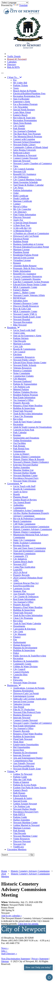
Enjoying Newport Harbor (25, 464)
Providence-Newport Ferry (26, 478)
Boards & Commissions (24, 349)
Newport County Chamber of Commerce (32, 163)
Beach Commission (22, 521)
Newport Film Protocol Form (27, 712)
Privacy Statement (40, 958)
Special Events (20, 801)
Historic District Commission (26, 456)
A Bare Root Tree (21, 225)
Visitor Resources (21, 838)
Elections (17, 354)
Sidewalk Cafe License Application (29, 698)
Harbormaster (19, 642)
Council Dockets (21, 672)
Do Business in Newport (24, 155)
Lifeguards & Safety (22, 798)
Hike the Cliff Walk (22, 779)
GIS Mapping (19, 378)
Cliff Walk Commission (24, 524)
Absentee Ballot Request (24, 265)
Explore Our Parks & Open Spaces (29, 787)
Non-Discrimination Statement (15, 958)
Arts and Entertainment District (27, 758)
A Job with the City (22, 228)
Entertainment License (23, 696)
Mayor (16, 677)
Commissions (19, 507)
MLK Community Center (25, 287)
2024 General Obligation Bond (27, 577)
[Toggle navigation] (2, 73)
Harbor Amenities (21, 467)
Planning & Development (25, 647)
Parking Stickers (21, 338)
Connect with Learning (24, 139)
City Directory (20, 212)
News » (5, 948)
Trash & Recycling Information (28, 413)
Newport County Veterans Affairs (29, 295)
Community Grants (22, 664)
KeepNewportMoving (23, 586)
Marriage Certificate (22, 201)
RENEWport (19, 298)
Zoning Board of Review (25, 499)
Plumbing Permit (21, 252)
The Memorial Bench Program (27, 136)
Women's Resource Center (25, 303)
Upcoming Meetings (16, 849)
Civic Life (18, 346)
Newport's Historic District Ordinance (31, 462)
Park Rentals (19, 128)
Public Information (22, 271)
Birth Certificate (20, 195)
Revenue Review (21, 545)
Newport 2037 (20, 564)
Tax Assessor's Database (24, 131)
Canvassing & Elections (24, 629)
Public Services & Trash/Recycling (29, 655)
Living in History (21, 454)
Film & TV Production (24, 709)
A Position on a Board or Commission (31, 233)
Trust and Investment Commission (29, 551)
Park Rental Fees (21, 448)
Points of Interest (21, 782)
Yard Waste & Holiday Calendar (28, 185)
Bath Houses (19, 793)
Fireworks (18, 680)
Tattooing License (21, 704)
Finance (17, 637)
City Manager (19, 634)
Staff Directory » (9, 953)
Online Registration (22, 440)
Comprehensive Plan (23, 760)
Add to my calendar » (11, 915)
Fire (15, 639)
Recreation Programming (25, 120)
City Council (19, 351)
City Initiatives (20, 559)
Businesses (13, 685)
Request (17, 263)
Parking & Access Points (24, 785)
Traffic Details (14, 56)
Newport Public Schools (24, 365)
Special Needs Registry (24, 109)
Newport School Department (26, 142)
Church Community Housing (27, 279)
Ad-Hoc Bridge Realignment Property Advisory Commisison (31, 514)
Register (17, 435)
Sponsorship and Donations (26, 438)
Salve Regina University (24, 150)
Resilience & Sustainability (26, 661)
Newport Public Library (24, 144)
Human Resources (21, 645)
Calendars (12, 62)
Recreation (18, 424)
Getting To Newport (22, 774)
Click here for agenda (28, 923)
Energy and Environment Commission (31, 526)
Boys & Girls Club (22, 308)
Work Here (18, 742)
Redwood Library (21, 152)
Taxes (16, 88)
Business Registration (23, 690)
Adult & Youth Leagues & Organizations (32, 427)
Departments (19, 626)
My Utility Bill (20, 82)
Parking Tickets (20, 85)
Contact (16, 204)
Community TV (20, 556)
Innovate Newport (21, 160)
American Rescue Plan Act (26, 583)
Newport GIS (19, 171)
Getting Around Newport (25, 803)
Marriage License (21, 249)
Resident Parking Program (25, 395)
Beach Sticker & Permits (24, 91)
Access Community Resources (27, 276)
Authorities (18, 505)
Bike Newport (20, 325)
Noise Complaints (21, 373)
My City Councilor (22, 209)
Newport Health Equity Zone (27, 316)
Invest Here (18, 750)
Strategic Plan (19, 591)
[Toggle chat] (49, 977)
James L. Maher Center (24, 292)
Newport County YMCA (25, 314)
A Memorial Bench (22, 230)
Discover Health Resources (26, 306)
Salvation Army (20, 300)
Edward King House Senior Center (29, 284)
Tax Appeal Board (21, 502)
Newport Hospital (21, 319)
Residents (12, 327)
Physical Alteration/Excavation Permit (31, 247)
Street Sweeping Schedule (25, 182)
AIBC (16, 580)
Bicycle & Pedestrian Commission (29, 518)
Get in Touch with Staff (24, 330)
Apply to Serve (20, 491)
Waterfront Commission (24, 553)
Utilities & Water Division (25, 666)
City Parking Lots (21, 386)
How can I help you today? (38, 967)
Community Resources (24, 357)
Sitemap (5, 961)
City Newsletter (20, 107)
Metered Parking (21, 389)
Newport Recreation (22, 322)
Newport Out (19, 844)
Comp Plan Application (24, 567)
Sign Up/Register (21, 99)
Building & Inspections (24, 408)
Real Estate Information (24, 397)
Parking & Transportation (25, 384)
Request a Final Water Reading (27, 405)
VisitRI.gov (18, 846)
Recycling (18, 419)
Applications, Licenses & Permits (29, 688)
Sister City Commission (24, 540)
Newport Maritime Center (25, 475)
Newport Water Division (24, 481)
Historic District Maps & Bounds (28, 459)
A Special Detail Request (25, 222)
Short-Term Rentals (22, 123)
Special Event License (23, 257)
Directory (11, 64)
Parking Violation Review (25, 392)
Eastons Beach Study (23, 561)
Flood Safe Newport (22, 411)
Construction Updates (23, 376)
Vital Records (19, 341)
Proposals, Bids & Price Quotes (28, 268)
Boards (16, 494)
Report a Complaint (22, 370)
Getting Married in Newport (26, 825)
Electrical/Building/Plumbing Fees (29, 93)
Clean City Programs (23, 416)
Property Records (21, 403)
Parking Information (22, 190)
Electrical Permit (21, 238)
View (15, 166)
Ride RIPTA (19, 814)
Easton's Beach (20, 115)
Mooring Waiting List (23, 470)
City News (18, 187)
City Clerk (18, 631)
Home (4, 871)
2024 (3, 874)
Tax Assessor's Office (23, 400)
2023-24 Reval (20, 572)
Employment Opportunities (26, 744)
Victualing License (22, 260)
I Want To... (13, 77)
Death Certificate (21, 198)
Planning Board (20, 497)
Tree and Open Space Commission (29, 548)
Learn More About (22, 112)
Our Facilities (19, 443)
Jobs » (4, 951)
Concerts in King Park (23, 429)
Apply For (18, 220)
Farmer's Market (21, 290)
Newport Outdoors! (22, 381)
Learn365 (17, 569)
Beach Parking (20, 795)
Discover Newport (22, 217)
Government (13, 483)
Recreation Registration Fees (26, 96)
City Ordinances (21, 177)
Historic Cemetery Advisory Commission (32, 529)
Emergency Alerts (21, 101)
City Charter (19, 125)
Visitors (11, 771)
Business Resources (22, 715)
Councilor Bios (20, 674)
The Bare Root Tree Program (27, 134)
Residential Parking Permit (25, 255)
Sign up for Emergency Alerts (27, 335)
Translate (23, 5)
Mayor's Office (20, 206)
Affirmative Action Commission (28, 510)
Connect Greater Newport (25, 158)
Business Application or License (28, 244)
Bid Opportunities (21, 747)
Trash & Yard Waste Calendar (27, 421)
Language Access (21, 588)
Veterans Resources (22, 368)
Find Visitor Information (24, 214)
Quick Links (19, 333)
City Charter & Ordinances (26, 596)
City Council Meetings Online (27, 179)
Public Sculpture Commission (27, 542)
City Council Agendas (23, 169)
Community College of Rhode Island (30, 147)
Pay (15, 80)
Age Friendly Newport (24, 594)
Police (16, 653)
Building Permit (20, 241)
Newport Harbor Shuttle (24, 473)
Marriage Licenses (21, 343)
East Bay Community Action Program (31, 282)
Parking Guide (20, 777)
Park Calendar (20, 432)
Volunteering (19, 451)
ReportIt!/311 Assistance (24, 174)
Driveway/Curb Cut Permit (26, 236)
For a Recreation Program (25, 104)
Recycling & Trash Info (24, 117)
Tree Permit (18, 707)
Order (16, 193)
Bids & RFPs (13, 67)
